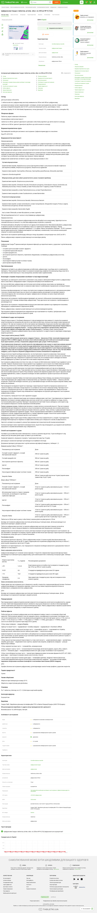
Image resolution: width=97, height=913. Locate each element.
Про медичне (6, 891)
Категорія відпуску (7, 92)
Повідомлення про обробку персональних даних (55, 900)
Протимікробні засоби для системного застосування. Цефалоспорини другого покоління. (50, 791)
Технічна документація (55, 882)
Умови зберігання (7, 90)
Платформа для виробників (56, 891)
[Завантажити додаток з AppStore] (77, 879)
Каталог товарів (5, 7)
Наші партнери (53, 884)
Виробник (40, 90)
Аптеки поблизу (7, 880)
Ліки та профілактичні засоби (17, 7)
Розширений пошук (8, 882)
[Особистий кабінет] (94, 2)
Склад (4, 76)
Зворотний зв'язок (31, 882)
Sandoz (32, 812)
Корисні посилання (31, 888)
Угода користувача (34, 900)
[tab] (5, 14)
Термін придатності (43, 86)
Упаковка (40, 88)
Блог (27, 886)
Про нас (28, 878)
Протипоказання (42, 80)
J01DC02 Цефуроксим (36, 795)
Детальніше (56, 869)
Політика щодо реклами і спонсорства (59, 886)
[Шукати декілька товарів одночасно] (50, 2)
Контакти (28, 884)
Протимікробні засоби (31, 7)
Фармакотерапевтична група (10, 78)
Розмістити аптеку (54, 878)
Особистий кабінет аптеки (56, 880)
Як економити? (7, 878)
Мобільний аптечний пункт (10, 893)
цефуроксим (55, 52)
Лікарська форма (42, 76)
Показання (5, 80)
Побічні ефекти (6, 88)
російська (53, 897)
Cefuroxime (33, 799)
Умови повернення (8, 888)
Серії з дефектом (7, 884)
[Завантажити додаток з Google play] (74, 879)
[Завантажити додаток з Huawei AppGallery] (81, 879)
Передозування (42, 84)
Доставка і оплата (7, 886)
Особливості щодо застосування (46, 82)
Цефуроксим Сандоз (62, 7)
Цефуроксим (53, 7)
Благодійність (29, 880)
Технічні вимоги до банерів (56, 888)
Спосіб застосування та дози (10, 86)
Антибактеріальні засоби (43, 7)
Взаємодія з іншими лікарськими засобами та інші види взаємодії (83, 78)
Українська (44, 897)
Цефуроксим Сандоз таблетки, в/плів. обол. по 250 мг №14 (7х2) (27, 11)
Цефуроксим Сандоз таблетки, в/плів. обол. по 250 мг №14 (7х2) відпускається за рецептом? (33, 831)
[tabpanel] (36, 103)
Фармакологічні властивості (45, 78)
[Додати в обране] (2, 25)
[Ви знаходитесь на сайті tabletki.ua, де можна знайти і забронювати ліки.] (10, 2)
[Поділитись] (2, 31)
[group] (55, 27)
